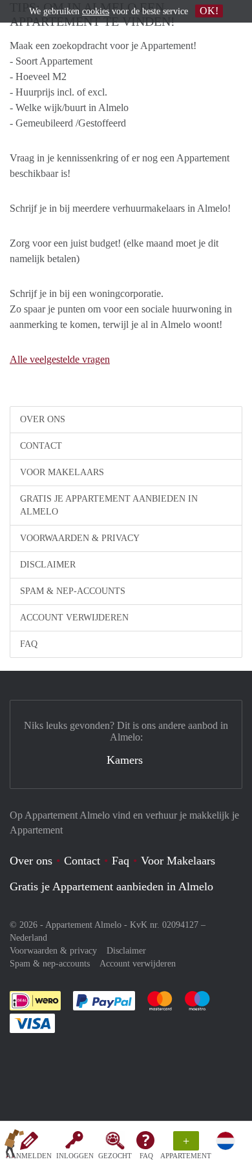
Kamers (125, 759)
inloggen (75, 1156)
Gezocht (115, 1156)
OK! (209, 10)
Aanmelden (29, 1156)
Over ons (42, 419)
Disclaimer (48, 564)
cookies (95, 11)
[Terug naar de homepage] (14, 1146)
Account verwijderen (74, 617)
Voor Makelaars (62, 472)
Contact (41, 446)
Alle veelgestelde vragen (60, 359)
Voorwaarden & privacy (80, 538)
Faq (120, 860)
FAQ (146, 1156)
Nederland (28, 938)
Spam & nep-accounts (72, 591)
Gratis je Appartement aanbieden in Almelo (109, 505)
